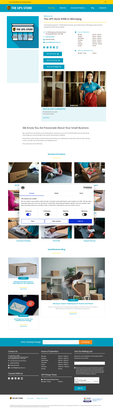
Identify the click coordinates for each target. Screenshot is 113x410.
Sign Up (80, 388)
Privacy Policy (30, 398)
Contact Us (102, 8)
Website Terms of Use (41, 398)
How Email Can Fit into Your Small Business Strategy (23, 319)
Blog (92, 8)
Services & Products (77, 8)
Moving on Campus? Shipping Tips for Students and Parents (73, 304)
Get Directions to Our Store (18, 361)
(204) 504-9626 (49, 36)
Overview (51, 8)
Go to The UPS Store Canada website (20, 2)
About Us (63, 8)
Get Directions (51, 54)
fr (105, 2)
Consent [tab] (31, 193)
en (102, 2)
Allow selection (56, 221)
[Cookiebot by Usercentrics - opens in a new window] (84, 188)
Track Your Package (53, 67)
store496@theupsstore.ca (53, 42)
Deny (32, 221)
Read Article (73, 314)
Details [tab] (57, 193)
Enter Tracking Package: (31, 342)
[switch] (47, 214)
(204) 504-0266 (49, 39)
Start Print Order (52, 60)
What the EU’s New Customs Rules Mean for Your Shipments (23, 282)
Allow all (80, 221)
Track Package (86, 342)
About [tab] (81, 193)
